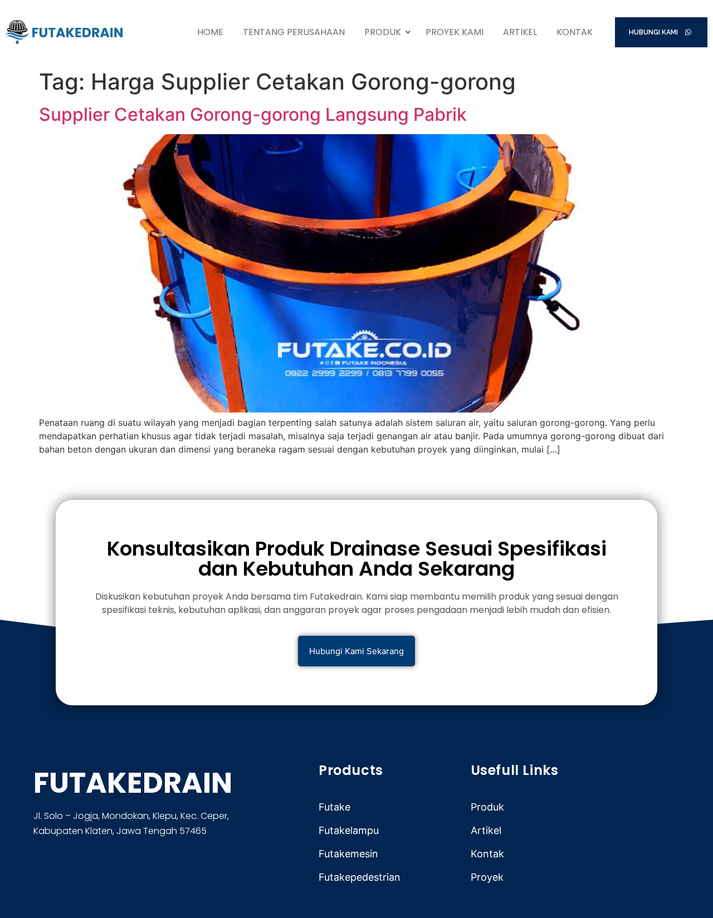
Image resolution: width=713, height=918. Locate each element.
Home (210, 32)
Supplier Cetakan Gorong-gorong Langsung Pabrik (253, 114)
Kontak (574, 32)
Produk (382, 32)
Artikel (520, 32)
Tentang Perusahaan (294, 32)
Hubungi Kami (654, 32)
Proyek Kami (455, 32)
